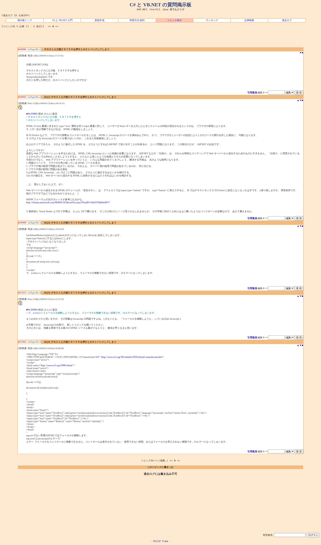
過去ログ (287, 20)
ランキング (212, 20)
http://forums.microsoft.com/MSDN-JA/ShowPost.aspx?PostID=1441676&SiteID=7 (68, 202)
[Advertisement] (160, 39)
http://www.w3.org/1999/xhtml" (57, 365)
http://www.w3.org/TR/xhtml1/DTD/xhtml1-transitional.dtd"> (132, 357)
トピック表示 (174, 20)
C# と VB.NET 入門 (62, 20)
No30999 (32, 309)
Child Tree (160, 541)
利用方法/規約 (137, 20)
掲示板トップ (24, 20)
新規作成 (99, 20)
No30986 (32, 114)
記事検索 (249, 20)
